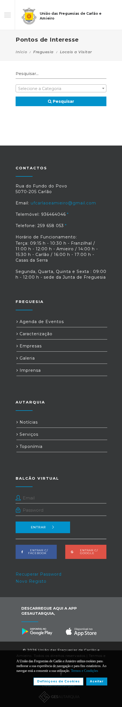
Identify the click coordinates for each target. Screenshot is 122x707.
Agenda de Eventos (41, 321)
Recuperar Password (39, 574)
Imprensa (29, 370)
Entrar (38, 527)
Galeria (26, 358)
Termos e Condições (84, 671)
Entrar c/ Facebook (37, 551)
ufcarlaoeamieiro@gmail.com (63, 203)
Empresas (30, 346)
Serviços (28, 434)
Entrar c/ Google (87, 551)
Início (21, 52)
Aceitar (97, 681)
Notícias (28, 422)
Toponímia (30, 446)
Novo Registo (31, 581)
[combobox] (61, 88)
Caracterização (35, 333)
